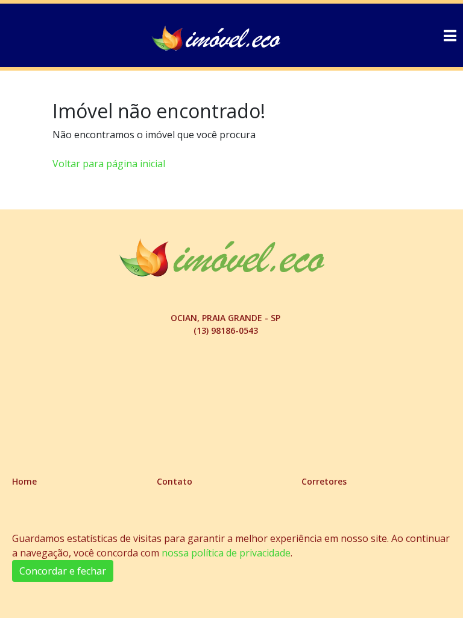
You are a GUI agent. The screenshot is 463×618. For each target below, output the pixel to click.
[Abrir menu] (449, 35)
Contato (174, 481)
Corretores (324, 481)
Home (24, 481)
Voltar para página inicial (108, 163)
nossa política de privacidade (226, 552)
